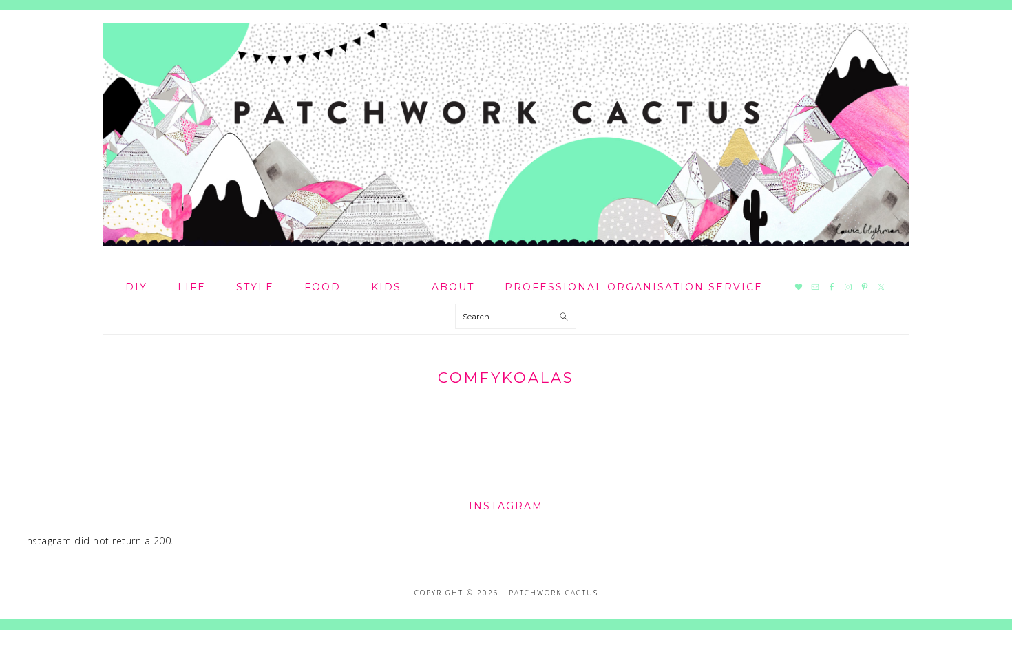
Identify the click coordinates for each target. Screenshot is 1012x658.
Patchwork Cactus (506, 134)
